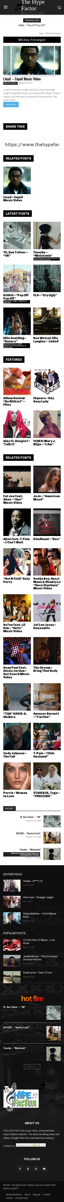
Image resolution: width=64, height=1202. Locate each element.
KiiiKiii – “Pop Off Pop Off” (32, 25)
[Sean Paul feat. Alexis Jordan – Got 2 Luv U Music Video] (17, 651)
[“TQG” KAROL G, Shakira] (17, 697)
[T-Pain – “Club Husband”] (47, 736)
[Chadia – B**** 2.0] (12, 886)
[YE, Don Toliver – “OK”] (17, 235)
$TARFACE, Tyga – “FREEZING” (46, 794)
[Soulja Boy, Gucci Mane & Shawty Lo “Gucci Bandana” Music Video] (47, 562)
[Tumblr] (28, 1169)
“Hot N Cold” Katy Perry (16, 580)
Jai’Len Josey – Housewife (44, 626)
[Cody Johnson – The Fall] (17, 736)
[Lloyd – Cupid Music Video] (32, 60)
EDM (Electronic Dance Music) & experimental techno (46, 259)
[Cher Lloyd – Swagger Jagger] (12, 902)
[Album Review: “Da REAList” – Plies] (17, 381)
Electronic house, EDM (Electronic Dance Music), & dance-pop (14, 345)
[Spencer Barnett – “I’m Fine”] (47, 697)
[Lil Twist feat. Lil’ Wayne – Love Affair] (12, 945)
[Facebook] (20, 1169)
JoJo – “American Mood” (46, 497)
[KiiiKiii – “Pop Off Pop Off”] (17, 278)
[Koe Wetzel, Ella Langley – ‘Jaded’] (47, 321)
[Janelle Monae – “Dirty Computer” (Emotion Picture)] (12, 961)
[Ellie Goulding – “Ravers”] (17, 321)
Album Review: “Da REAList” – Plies (14, 401)
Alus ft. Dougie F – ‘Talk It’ (16, 442)
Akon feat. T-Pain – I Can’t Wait (16, 540)
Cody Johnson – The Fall (14, 754)
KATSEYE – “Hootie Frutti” (28, 833)
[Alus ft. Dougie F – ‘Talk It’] (17, 424)
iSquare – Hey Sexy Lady (43, 399)
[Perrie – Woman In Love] (17, 776)
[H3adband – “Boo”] (47, 522)
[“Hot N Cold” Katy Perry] (17, 562)
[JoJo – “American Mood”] (47, 479)
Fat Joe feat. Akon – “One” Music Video (13, 499)
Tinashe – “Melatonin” (43, 254)
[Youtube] (44, 1169)
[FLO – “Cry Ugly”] (47, 278)
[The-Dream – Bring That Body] (47, 651)
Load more (31, 1066)
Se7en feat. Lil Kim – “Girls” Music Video (14, 628)
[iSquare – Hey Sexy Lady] (47, 381)
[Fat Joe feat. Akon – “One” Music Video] (17, 479)
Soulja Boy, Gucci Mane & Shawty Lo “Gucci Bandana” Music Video (47, 583)
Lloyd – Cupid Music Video (22, 78)
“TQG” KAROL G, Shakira (15, 715)
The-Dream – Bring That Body (45, 669)
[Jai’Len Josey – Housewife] (47, 608)
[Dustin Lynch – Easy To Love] (12, 977)
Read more (11, 104)
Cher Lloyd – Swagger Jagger (38, 897)
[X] (36, 1169)
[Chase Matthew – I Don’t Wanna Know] (12, 918)
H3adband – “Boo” (46, 539)
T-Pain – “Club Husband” (43, 754)
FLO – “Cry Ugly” (45, 295)
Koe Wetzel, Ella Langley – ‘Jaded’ (46, 339)
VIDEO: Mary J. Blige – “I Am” (44, 442)
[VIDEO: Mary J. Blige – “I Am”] (47, 424)
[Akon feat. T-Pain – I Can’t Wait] (17, 522)
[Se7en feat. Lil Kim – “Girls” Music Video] (17, 608)
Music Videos (10, 83)
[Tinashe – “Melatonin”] (47, 235)
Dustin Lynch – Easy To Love (37, 972)
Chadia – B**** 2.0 (33, 881)
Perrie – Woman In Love (15, 794)
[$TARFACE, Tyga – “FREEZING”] (47, 776)
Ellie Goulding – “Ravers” (14, 339)
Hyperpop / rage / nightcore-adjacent (15, 301)
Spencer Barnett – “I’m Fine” (46, 715)
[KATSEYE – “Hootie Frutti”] (52, 838)
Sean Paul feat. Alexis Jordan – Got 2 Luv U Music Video (16, 672)
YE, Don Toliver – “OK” (15, 254)
